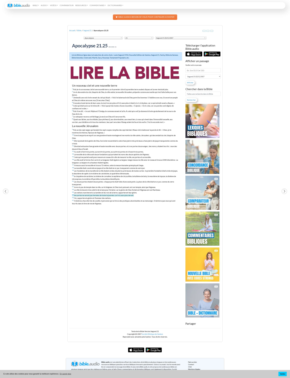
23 (73, 189)
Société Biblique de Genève (152, 334)
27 (73, 200)
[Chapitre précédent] (5, 191)
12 (73, 146)
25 (73, 195)
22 (73, 187)
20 (73, 176)
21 (73, 181)
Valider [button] (282, 374)
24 (73, 192)
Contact (191, 364)
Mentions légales (194, 369)
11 (73, 140)
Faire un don (192, 362)
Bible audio (105, 362)
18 (73, 167)
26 (73, 197)
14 (73, 154)
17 (73, 165)
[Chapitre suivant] (284, 191)
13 (73, 151)
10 (73, 135)
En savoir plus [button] (65, 374)
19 (73, 170)
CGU (190, 367)
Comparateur (67, 5)
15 (73, 157)
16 (73, 159)
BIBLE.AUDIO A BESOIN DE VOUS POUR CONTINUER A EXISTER (146, 17)
